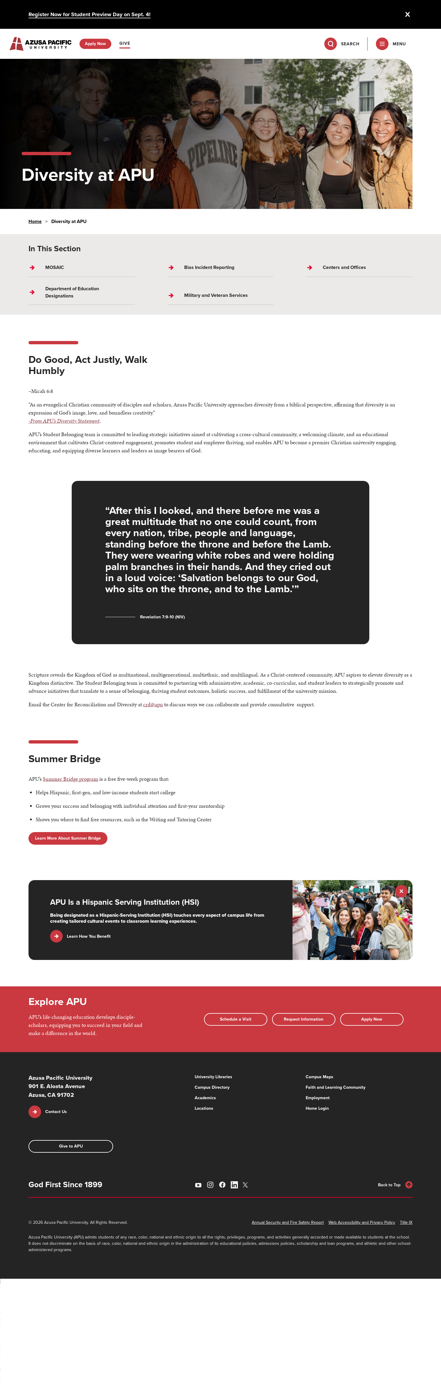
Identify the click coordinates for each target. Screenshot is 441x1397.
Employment (318, 1098)
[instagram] (210, 1184)
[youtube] (198, 1184)
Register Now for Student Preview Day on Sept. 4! (89, 14)
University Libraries (213, 1077)
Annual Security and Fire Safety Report (288, 1222)
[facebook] (222, 1184)
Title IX (406, 1222)
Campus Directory (212, 1087)
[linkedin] (234, 1184)
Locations (204, 1108)
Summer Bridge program (70, 779)
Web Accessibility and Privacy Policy (361, 1222)
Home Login (317, 1108)
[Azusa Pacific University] (40, 44)
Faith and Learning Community (335, 1087)
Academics (205, 1098)
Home (35, 221)
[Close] (407, 14)
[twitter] (246, 1184)
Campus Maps (319, 1077)
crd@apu (153, 704)
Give (124, 43)
